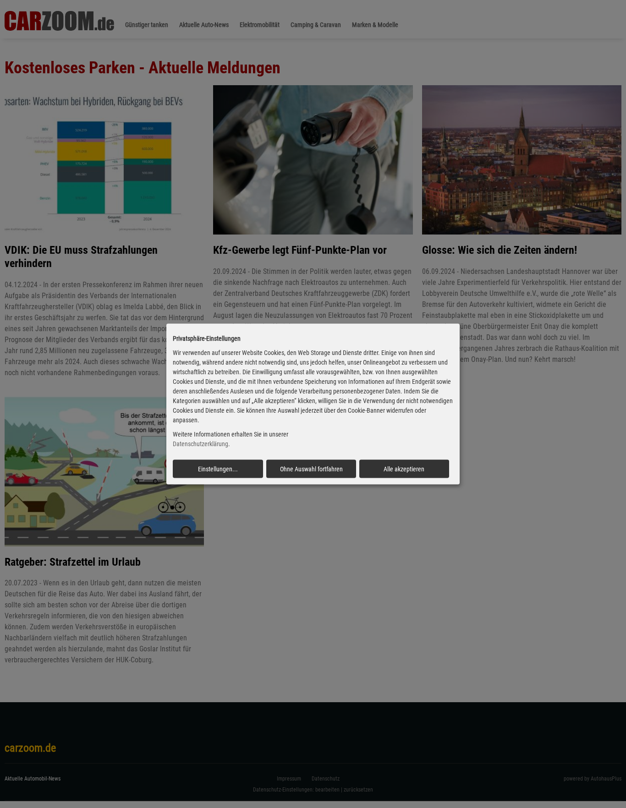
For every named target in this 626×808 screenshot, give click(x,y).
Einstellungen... (218, 468)
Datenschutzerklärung (200, 444)
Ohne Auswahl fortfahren (311, 468)
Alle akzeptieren (404, 468)
